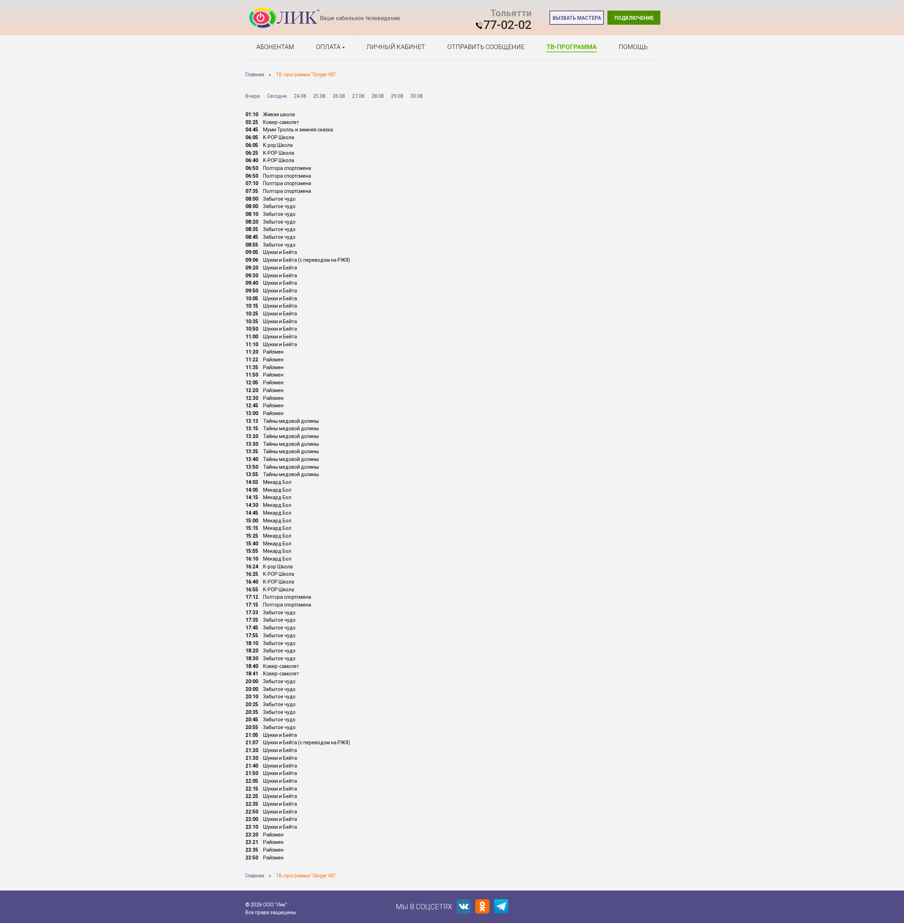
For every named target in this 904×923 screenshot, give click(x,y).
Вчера (252, 96)
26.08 (339, 96)
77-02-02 (507, 25)
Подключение (634, 18)
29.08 (397, 96)
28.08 (377, 96)
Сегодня (277, 96)
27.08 (358, 96)
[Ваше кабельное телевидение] (284, 18)
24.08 (300, 96)
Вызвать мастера (577, 18)
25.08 (319, 96)
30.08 (416, 96)
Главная (254, 74)
